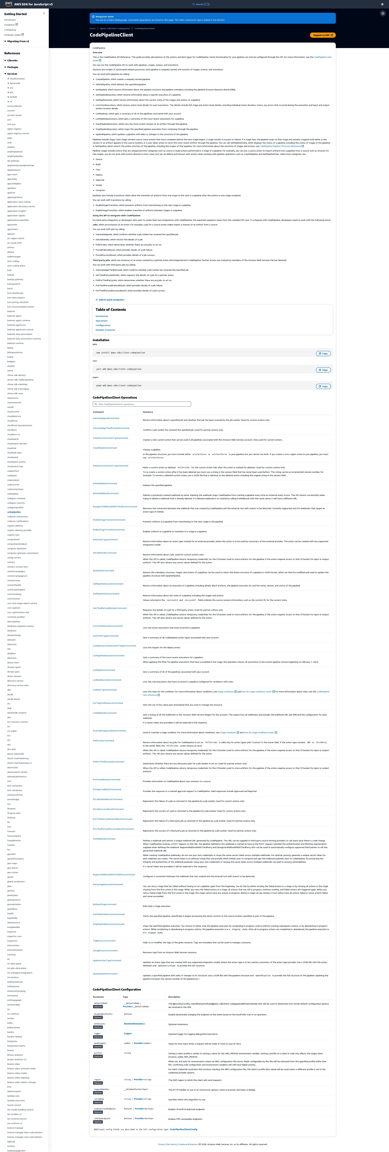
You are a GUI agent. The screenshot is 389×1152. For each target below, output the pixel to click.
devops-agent (14, 667)
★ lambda (12, 96)
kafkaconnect (13, 1027)
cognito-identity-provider (19, 530)
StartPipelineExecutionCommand (109, 914)
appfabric (11, 188)
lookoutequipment (16, 1150)
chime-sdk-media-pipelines (20, 379)
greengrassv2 (13, 899)
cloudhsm (12, 430)
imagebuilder (13, 927)
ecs (8, 735)
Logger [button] (128, 1033)
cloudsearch (13, 439)
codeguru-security (16, 502)
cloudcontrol (13, 411)
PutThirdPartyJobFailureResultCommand (112, 819)
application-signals (16, 215)
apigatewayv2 (14, 169)
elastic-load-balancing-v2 (19, 763)
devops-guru (13, 671)
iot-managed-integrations (19, 972)
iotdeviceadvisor (15, 981)
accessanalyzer (14, 106)
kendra (10, 1032)
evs (9, 804)
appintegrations (14, 197)
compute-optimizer (16, 548)
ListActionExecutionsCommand (108, 626)
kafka (9, 1023)
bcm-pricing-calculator (18, 302)
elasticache (12, 767)
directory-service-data (18, 685)
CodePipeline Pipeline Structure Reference (280, 146)
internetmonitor (15, 950)
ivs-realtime (13, 1013)
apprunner (12, 224)
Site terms (171, 1144)
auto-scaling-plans (16, 265)
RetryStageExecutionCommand (108, 884)
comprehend (13, 539)
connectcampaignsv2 (17, 575)
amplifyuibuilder (15, 156)
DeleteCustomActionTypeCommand (110, 465)
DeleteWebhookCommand (106, 493)
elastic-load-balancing (17, 758)
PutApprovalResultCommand (107, 789)
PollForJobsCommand (103, 740)
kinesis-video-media (17, 1073)
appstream (12, 229)
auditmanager (14, 256)
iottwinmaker (13, 1004)
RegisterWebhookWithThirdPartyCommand (114, 874)
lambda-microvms (16, 1100)
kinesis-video (13, 1064)
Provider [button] (127, 1006)
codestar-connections (17, 516)
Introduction (10, 19)
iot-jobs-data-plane (16, 968)
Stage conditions (226, 691)
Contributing (10, 29)
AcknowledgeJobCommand (106, 418)
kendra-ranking (14, 1036)
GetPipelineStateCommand (106, 593)
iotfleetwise (13, 986)
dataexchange (14, 635)
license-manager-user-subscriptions (24, 1137)
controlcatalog (14, 594)
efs (8, 740)
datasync (11, 639)
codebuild (12, 475)
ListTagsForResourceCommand (108, 703)
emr (9, 781)
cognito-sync (13, 534)
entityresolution (15, 794)
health (10, 913)
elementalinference (16, 776)
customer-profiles (16, 617)
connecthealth (14, 585)
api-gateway (13, 160)
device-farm (13, 662)
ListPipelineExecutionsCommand (108, 655)
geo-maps (12, 863)
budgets (11, 361)
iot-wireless (13, 977)
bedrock (11, 311)
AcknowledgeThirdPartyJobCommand (111, 428)
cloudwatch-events (16, 461)
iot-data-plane (14, 963)
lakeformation (14, 1091)
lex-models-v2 (14, 1114)
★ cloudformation (16, 78)
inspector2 (12, 940)
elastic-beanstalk (15, 753)
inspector (11, 931)
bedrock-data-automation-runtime (24, 338)
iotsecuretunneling (16, 991)
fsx (8, 849)
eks (9, 744)
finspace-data (14, 813)
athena (10, 252)
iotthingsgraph (14, 1000)
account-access (14, 115)
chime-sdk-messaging (18, 388)
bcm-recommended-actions (20, 306)
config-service (14, 557)
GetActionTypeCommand (105, 539)
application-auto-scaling (18, 201)
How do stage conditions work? (256, 691)
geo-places (12, 867)
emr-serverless (14, 790)
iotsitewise (12, 995)
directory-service (15, 680)
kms (9, 1086)
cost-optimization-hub (18, 612)
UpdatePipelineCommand (105, 973)
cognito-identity (15, 525)
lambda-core (13, 1096)
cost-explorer (13, 607)
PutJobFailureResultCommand (107, 799)
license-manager (15, 1127)
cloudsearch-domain (17, 443)
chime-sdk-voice (15, 393)
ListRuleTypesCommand (105, 689)
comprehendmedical (17, 544)
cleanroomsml (14, 402)
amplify (11, 147)
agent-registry (14, 128)
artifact (10, 247)
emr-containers (14, 785)
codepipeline (14, 512)
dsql (9, 708)
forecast (11, 831)
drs (8, 703)
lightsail (11, 1141)
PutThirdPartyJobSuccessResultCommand (113, 829)
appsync (11, 233)
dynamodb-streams (16, 712)
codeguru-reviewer (16, 498)
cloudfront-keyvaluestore (19, 425)
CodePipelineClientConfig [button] (183, 1129)
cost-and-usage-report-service (22, 603)
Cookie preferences (188, 1144)
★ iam (10, 92)
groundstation (14, 904)
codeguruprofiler (15, 507)
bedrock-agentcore (16, 325)
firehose (11, 817)
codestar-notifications (18, 521)
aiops (9, 138)
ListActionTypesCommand (106, 635)
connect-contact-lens (17, 566)
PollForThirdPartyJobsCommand (108, 761)
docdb (10, 694)
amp (9, 142)
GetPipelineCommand (103, 570)
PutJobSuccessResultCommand (108, 809)
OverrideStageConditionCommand (109, 730)
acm (9, 119)
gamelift (11, 854)
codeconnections (15, 489)
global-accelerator (16, 881)
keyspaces (12, 1041)
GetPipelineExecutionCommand (108, 583)
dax (9, 648)
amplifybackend (14, 151)
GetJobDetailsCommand (104, 552)
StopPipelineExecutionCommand (108, 924)
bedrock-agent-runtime (18, 320)
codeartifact (13, 471)
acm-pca (11, 124)
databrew (11, 630)
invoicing (11, 954)
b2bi (9, 270)
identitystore (13, 922)
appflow (11, 192)
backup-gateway (15, 279)
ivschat (10, 1018)
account (11, 110)
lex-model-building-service (20, 1109)
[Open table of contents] (383, 13)
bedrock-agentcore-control (20, 329)
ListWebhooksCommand (105, 712)
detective (11, 658)
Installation (9, 24)
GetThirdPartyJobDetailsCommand (110, 608)
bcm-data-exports (16, 297)
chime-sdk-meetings (17, 384)
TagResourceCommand (104, 940)
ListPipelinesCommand (104, 670)
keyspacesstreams (16, 1045)
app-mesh (12, 174)
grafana (11, 890)
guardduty (12, 908)
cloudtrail (11, 448)
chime (10, 370)
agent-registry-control (18, 133)
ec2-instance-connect (17, 721)
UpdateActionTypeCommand (107, 960)
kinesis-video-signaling (18, 1077)
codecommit (13, 484)
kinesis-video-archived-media (21, 1068)
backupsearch (13, 284)
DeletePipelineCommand (105, 483)
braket (10, 357)
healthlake (12, 918)
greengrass (12, 895)
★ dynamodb (13, 83)
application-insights (16, 211)
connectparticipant (16, 589)
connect (11, 562)
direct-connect (14, 676)
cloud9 (10, 407)
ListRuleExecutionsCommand (107, 679)
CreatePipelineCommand (105, 447)
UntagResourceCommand (105, 950)
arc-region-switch (15, 238)
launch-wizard (14, 1105)
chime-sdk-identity (16, 375)
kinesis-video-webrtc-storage (21, 1082)
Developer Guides (12, 34)
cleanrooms (13, 398)
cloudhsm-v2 (13, 434)
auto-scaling (13, 261)
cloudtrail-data (14, 452)
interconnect (13, 945)
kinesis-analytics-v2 (16, 1059)
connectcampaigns (16, 571)
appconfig (12, 179)
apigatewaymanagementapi (20, 165)
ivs (8, 1009)
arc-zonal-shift (14, 242)
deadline (11, 653)
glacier (10, 877)
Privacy (161, 1144)
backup (10, 274)
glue (9, 886)
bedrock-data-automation (19, 334)
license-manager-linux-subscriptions (25, 1132)
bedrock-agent (14, 315)
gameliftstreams (15, 858)
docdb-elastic (13, 699)
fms (9, 826)
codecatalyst (13, 480)
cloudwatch (12, 457)
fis (8, 822)
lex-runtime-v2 (14, 1123)
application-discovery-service (21, 206)
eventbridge (13, 799)
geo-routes (12, 872)
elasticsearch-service (17, 772)
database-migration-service (20, 626)
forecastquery (14, 836)
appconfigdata (14, 183)
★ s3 (9, 101)
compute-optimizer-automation (22, 553)
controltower (13, 598)
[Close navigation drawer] (44, 13)
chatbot (11, 366)
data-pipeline (13, 621)
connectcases (13, 580)
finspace (11, 808)
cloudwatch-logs (15, 466)
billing (10, 347)
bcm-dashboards (15, 293)
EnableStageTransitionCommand (109, 529)
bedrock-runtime (15, 343)
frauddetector (14, 840)
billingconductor (15, 352)
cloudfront (12, 420)
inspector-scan (14, 936)
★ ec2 (10, 87)
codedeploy (12, 493)
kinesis (10, 1050)
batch (10, 288)
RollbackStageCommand (104, 904)
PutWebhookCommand (104, 838)
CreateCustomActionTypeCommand (110, 438)
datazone (11, 644)
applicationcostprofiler (18, 220)
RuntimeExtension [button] (133, 1023)
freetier (11, 845)
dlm (9, 690)
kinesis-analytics (15, 1054)
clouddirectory (14, 416)
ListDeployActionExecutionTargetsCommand (114, 645)
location (11, 1146)
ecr (8, 726)
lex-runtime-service (16, 1118)
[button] (382, 4)
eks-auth (11, 749)
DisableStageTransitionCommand (109, 519)
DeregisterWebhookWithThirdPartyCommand (115, 506)
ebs (9, 717)
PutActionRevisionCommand (106, 779)
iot (8, 959)
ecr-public (12, 731)
